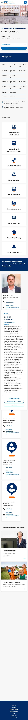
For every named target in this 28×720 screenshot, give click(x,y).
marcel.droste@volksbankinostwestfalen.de (12, 307)
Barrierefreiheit (14, 715)
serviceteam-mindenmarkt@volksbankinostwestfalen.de (12, 432)
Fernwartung (14, 717)
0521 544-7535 (9, 302)
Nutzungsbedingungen (14, 709)
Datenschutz (14, 707)
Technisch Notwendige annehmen (14, 401)
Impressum (14, 705)
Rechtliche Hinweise (14, 711)
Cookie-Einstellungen (14, 398)
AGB (14, 713)
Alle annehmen (14, 405)
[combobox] (14, 44)
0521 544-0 (9, 426)
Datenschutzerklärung (9, 322)
